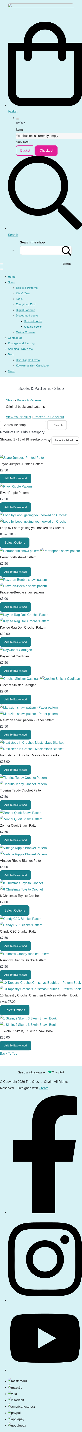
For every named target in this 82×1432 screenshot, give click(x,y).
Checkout (46, 150)
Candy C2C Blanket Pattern (19, 931)
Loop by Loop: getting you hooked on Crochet (32, 528)
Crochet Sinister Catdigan (18, 685)
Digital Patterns (25, 310)
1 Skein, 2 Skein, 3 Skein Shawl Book (26, 1031)
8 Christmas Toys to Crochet (20, 895)
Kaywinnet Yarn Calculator (32, 365)
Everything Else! (26, 304)
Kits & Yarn (23, 293)
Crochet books (33, 321)
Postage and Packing (21, 343)
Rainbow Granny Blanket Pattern (23, 960)
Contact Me (15, 337)
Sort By (45, 440)
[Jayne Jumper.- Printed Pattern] (23, 457)
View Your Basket (18, 417)
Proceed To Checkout (48, 417)
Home (12, 276)
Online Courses (25, 332)
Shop (11, 282)
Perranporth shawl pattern (18, 557)
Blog (11, 354)
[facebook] (45, 1211)
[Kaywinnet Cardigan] (16, 650)
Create (43, 1088)
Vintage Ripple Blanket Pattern (22, 860)
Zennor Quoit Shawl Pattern (19, 825)
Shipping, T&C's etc (20, 348)
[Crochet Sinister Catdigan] (40, 678)
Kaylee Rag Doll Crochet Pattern (23, 627)
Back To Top (8, 1053)
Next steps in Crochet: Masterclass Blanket (30, 755)
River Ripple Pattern (14, 492)
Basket (25, 150)
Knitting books (33, 326)
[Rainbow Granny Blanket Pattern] (25, 954)
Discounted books (27, 315)
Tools (19, 298)
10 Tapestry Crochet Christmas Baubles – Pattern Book (39, 995)
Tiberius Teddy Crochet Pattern (22, 790)
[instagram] (45, 1299)
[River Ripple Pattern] (16, 486)
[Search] (67, 250)
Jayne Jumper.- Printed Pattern (21, 464)
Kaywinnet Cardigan (14, 656)
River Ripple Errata (28, 360)
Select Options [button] (14, 542)
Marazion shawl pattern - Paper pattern (27, 720)
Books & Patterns (27, 287)
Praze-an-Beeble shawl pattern (22, 592)
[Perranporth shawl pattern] (40, 551)
